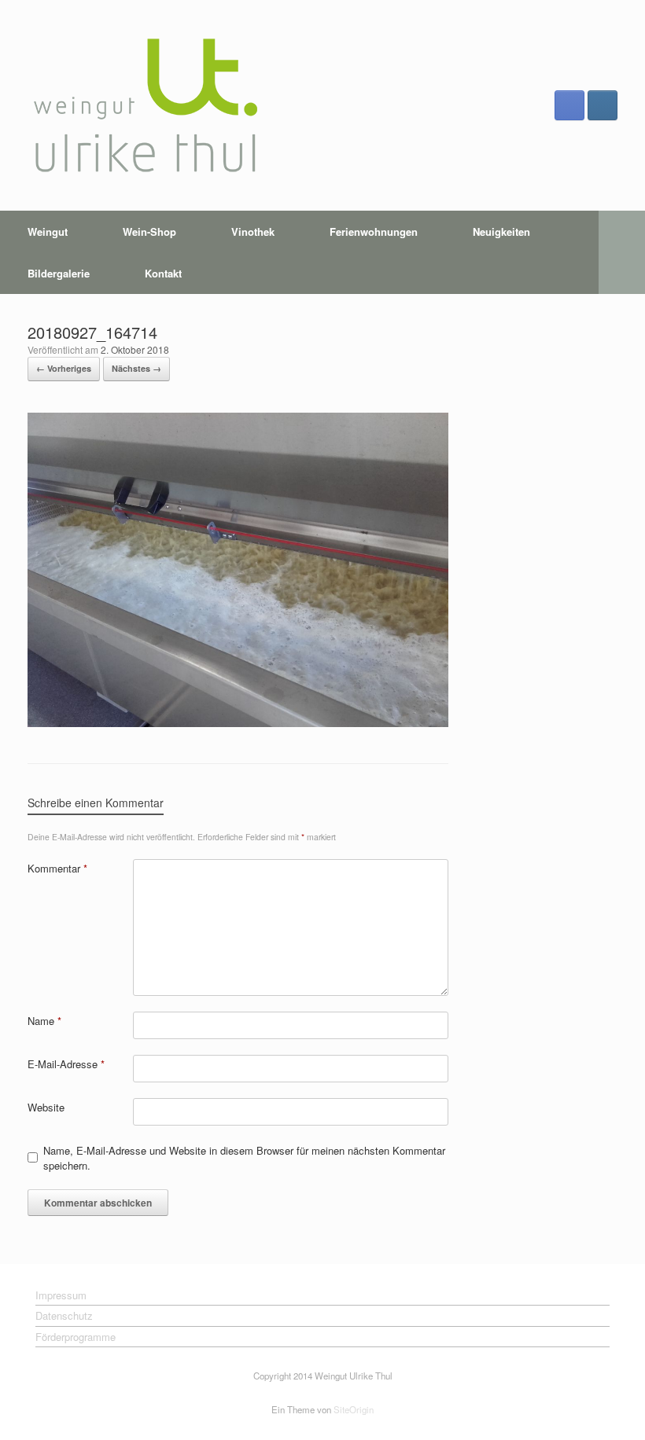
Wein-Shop (149, 231)
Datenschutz (64, 1315)
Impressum (61, 1295)
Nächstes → (136, 368)
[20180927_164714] (238, 722)
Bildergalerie (59, 273)
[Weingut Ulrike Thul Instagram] (602, 105)
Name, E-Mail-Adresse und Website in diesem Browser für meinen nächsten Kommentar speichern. (244, 1158)
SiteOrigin (354, 1409)
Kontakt (163, 273)
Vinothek (253, 231)
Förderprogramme (75, 1336)
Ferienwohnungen (374, 231)
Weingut (48, 231)
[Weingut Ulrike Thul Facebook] (569, 105)
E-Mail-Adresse (66, 1063)
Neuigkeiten (501, 231)
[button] (622, 252)
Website (46, 1107)
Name (44, 1020)
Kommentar (57, 868)
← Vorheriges (63, 368)
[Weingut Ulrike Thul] (146, 105)
